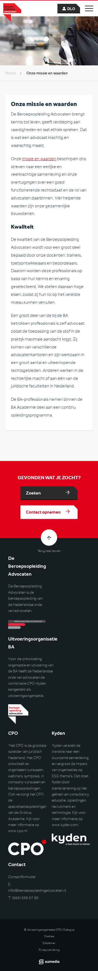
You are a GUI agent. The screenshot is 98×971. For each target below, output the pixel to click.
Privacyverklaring (49, 950)
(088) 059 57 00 (25, 898)
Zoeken (33, 493)
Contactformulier (22, 877)
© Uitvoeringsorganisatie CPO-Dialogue (49, 929)
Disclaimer (49, 943)
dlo (71, 9)
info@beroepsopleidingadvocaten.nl (37, 890)
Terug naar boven (49, 551)
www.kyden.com (65, 825)
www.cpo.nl (17, 831)
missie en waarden (39, 158)
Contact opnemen (43, 512)
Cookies (49, 936)
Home (10, 73)
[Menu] (89, 8)
